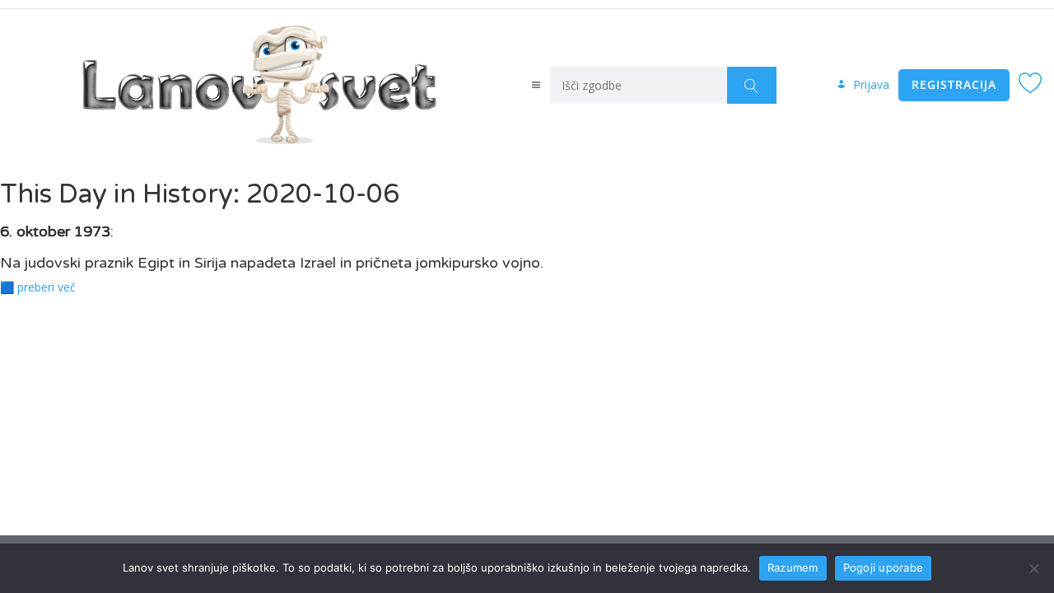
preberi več (46, 287)
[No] (1033, 568)
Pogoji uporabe (883, 567)
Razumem (792, 567)
